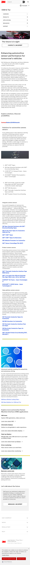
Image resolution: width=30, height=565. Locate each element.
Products (6, 17)
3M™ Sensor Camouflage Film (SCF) (12, 243)
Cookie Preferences (12, 541)
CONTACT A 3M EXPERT (15, 45)
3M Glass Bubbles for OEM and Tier (11, 402)
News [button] (4, 522)
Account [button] (24, 5)
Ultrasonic (17, 122)
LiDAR (12, 122)
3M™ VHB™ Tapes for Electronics (11, 237)
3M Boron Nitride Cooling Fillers (10, 399)
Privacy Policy (19, 540)
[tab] (3, 122)
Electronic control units (7, 471)
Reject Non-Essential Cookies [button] (9, 558)
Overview (6, 14)
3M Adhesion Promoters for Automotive (13, 240)
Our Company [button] (7, 518)
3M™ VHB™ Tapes (7, 235)
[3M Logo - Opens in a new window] (3, 2)
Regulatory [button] (6, 527)
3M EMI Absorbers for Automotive (12, 321)
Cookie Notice (5, 555)
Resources (6, 23)
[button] (7, 562)
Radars (8, 122)
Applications (7, 20)
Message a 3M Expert (15, 504)
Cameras (3, 122)
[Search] (24, 2)
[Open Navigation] (28, 2)
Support (5, 26)
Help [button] (3, 531)
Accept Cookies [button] (21, 558)
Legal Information (11, 540)
